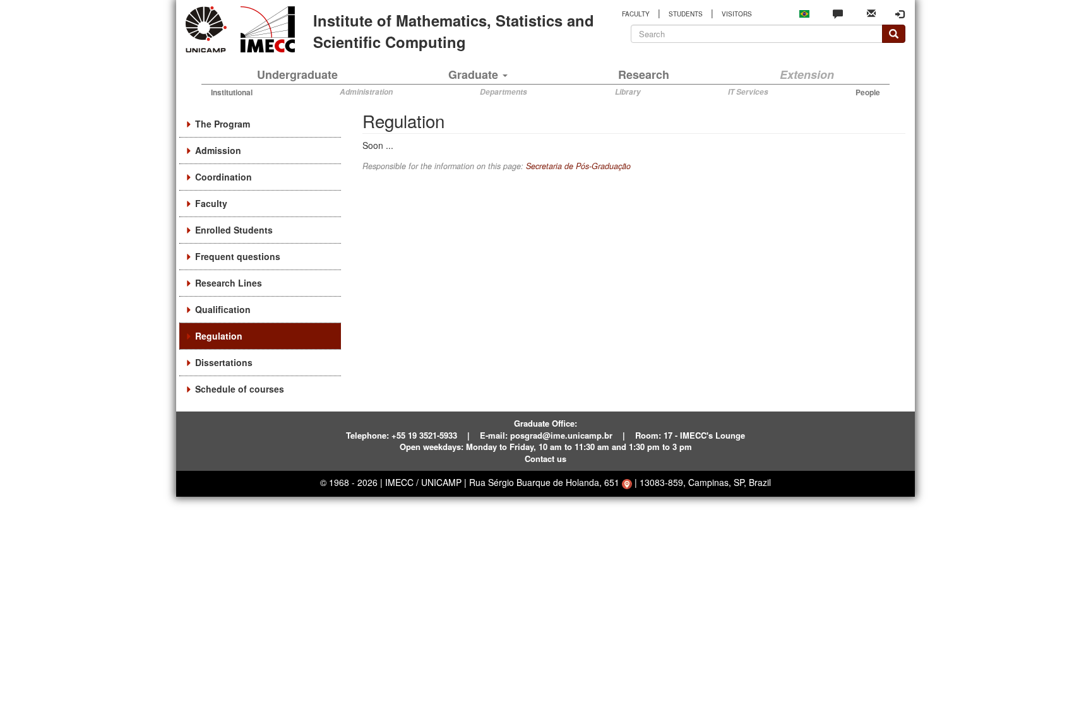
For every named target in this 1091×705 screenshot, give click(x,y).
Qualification (223, 309)
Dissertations (224, 362)
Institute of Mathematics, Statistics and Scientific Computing (453, 30)
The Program (222, 123)
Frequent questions (237, 256)
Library (628, 91)
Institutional (232, 92)
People (868, 92)
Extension (807, 74)
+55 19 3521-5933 (424, 435)
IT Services (748, 91)
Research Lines (228, 282)
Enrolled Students (234, 229)
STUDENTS (686, 13)
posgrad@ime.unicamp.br (561, 435)
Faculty (211, 203)
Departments (503, 91)
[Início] (265, 29)
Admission (218, 150)
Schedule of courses (239, 388)
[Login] (899, 13)
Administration (366, 91)
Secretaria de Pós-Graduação (578, 166)
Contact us (545, 459)
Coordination (223, 176)
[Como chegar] (627, 482)
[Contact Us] (838, 13)
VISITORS (737, 13)
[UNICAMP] (208, 29)
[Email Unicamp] (871, 12)
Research (643, 74)
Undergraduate (297, 74)
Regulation (218, 335)
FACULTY (636, 13)
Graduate (474, 74)
